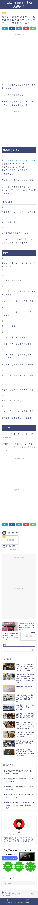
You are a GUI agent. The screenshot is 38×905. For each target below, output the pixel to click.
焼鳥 (4, 13)
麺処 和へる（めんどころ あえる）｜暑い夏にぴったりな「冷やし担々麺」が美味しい (20, 805)
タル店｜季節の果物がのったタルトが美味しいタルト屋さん (19, 772)
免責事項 (26, 900)
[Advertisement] (19, 55)
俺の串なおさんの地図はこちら (21, 160)
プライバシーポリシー (15, 900)
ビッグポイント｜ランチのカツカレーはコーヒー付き (19, 796)
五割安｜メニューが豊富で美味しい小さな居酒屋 (19, 780)
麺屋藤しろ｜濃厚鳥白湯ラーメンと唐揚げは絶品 (19, 788)
